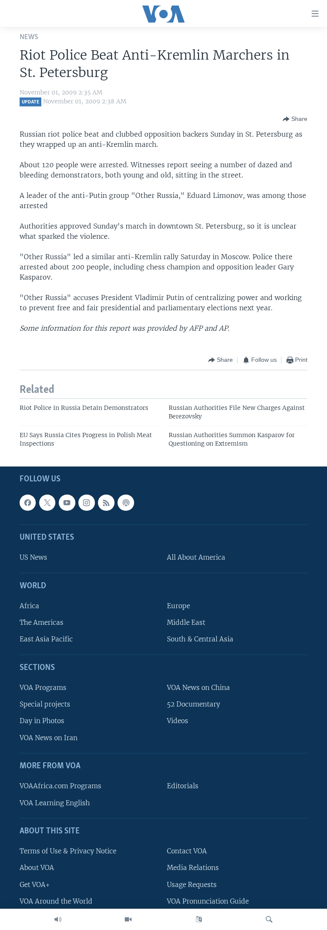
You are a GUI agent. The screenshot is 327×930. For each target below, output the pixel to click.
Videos (177, 721)
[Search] (269, 919)
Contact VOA (187, 851)
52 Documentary (193, 704)
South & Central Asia (200, 639)
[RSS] (106, 503)
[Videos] (128, 919)
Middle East (186, 622)
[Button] (295, 119)
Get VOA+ (35, 885)
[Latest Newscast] (58, 919)
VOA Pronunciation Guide (208, 901)
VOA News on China (198, 688)
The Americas (41, 622)
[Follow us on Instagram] (86, 503)
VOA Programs (43, 688)
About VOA (37, 868)
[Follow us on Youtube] (67, 503)
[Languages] (199, 919)
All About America (196, 558)
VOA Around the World (56, 901)
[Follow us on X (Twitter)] (47, 503)
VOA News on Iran (48, 738)
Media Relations (193, 868)
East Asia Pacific (46, 639)
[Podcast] (126, 503)
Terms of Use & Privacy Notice (68, 851)
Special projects (45, 704)
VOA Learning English (55, 803)
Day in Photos (42, 721)
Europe (178, 606)
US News (33, 558)
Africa (29, 606)
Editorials (182, 786)
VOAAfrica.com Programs (60, 786)
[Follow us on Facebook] (28, 503)
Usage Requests (192, 885)
